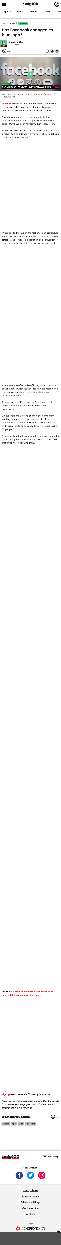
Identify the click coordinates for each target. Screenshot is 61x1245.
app (14, 1124)
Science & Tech (9, 23)
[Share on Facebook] (47, 51)
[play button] (30, 74)
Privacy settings (30, 1202)
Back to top (53, 1156)
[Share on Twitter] (52, 51)
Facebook (7, 103)
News (20, 11)
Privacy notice (30, 1196)
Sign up (6, 1094)
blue (21, 1124)
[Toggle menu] (4, 4)
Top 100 (6, 11)
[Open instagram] (41, 1175)
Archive (30, 1214)
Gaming (33, 11)
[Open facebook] (19, 1175)
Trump (46, 11)
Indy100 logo (31, 4)
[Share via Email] (57, 51)
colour (6, 1124)
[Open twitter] (30, 1175)
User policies (30, 1190)
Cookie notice (30, 1208)
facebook (23, 23)
